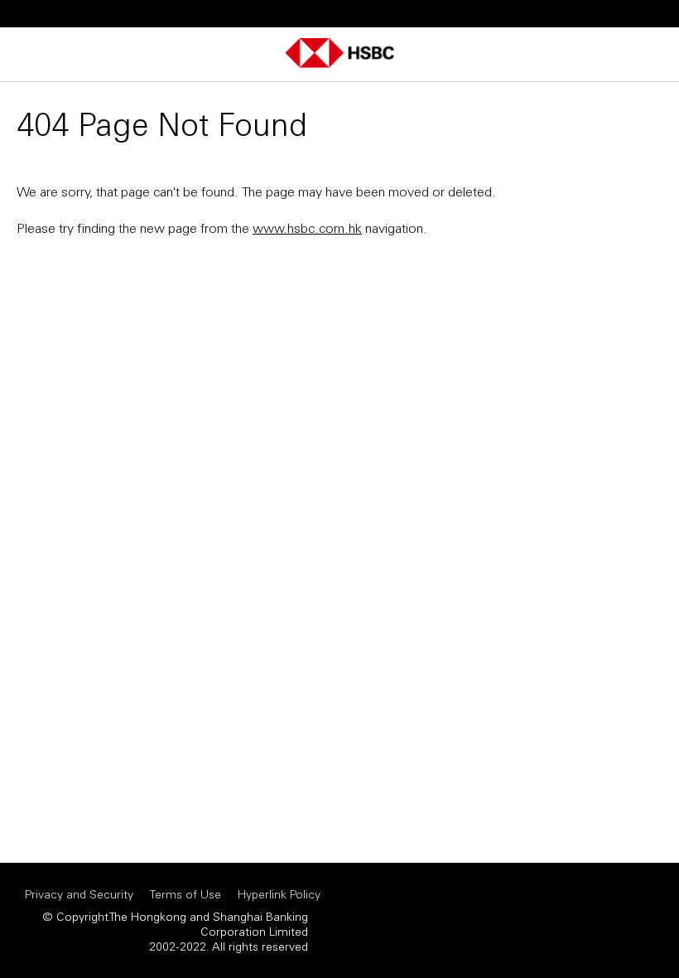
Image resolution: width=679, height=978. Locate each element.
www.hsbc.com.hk (307, 227)
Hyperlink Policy (279, 894)
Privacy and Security (79, 894)
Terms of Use (185, 894)
